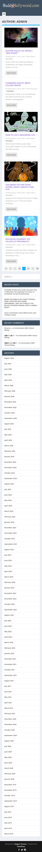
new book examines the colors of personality (17, 240)
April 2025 (8, 440)
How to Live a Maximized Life (20, 135)
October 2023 (9, 539)
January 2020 (9, 779)
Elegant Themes (20, 844)
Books (28, 56)
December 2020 (10, 719)
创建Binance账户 (10, 343)
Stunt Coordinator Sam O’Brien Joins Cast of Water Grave (20, 314)
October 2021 (9, 670)
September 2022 (10, 610)
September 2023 (10, 544)
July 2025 (7, 429)
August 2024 (9, 484)
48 (37, 268)
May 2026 (8, 374)
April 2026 (8, 380)
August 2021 (9, 681)
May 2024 (8, 500)
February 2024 (9, 517)
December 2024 (10, 462)
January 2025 (9, 456)
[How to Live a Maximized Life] (21, 122)
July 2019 (7, 812)
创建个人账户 (9, 335)
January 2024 (9, 522)
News (32, 56)
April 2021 (8, 703)
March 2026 (8, 385)
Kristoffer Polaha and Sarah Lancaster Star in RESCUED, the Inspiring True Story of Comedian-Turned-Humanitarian (20, 292)
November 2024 (10, 467)
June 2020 (8, 752)
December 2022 (10, 593)
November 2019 (10, 790)
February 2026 (9, 391)
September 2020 (10, 735)
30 (28, 268)
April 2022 (8, 637)
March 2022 (8, 642)
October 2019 (9, 795)
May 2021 (8, 697)
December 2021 (10, 659)
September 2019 (10, 801)
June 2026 (8, 369)
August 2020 (9, 741)
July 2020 (7, 746)
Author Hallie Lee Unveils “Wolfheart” (19, 52)
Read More (11, 73)
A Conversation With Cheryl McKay (19, 329)
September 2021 (10, 675)
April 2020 (8, 763)
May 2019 (8, 823)
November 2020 (10, 724)
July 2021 (7, 686)
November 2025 (10, 407)
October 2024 (9, 473)
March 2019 (8, 834)
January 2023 (9, 588)
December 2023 (10, 528)
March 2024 (8, 511)
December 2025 (10, 402)
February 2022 (9, 648)
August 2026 (9, 358)
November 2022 (10, 599)
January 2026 (9, 396)
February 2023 (9, 582)
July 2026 (7, 364)
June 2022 (8, 626)
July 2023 (7, 555)
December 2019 (10, 785)
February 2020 (9, 774)
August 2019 (9, 806)
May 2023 (8, 566)
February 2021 (9, 713)
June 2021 (8, 692)
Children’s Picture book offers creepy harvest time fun (19, 187)
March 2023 (8, 577)
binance (7, 328)
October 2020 (9, 730)
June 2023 (8, 560)
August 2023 (9, 549)
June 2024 (8, 495)
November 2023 (10, 533)
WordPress (21, 846)
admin (14, 56)
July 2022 (7, 621)
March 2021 (8, 708)
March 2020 (8, 768)
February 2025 (9, 451)
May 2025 (8, 435)
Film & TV (29, 89)
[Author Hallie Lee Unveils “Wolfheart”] (21, 37)
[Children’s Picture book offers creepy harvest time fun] (21, 171)
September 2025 (10, 418)
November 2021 (10, 664)
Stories (35, 89)
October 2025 (9, 413)
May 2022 (8, 631)
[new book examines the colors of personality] (21, 226)
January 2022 (9, 653)
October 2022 (9, 604)
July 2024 (7, 489)
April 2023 (8, 571)
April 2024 (8, 506)
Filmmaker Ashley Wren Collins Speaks (17, 84)
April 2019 (8, 828)
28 (19, 268)
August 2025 (9, 424)
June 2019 (8, 817)
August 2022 (9, 615)
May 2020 (8, 757)
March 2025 (8, 446)
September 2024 (10, 478)
